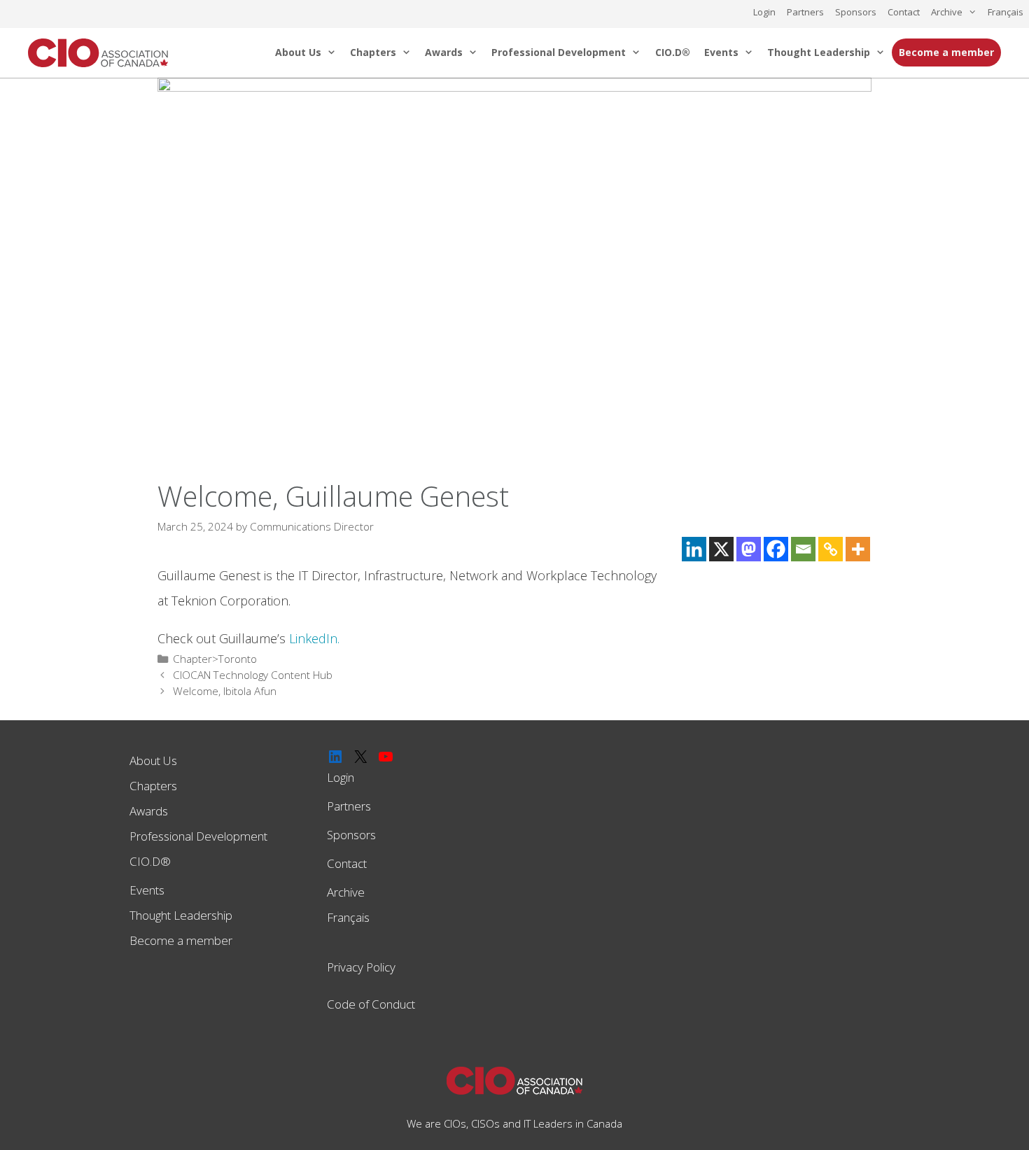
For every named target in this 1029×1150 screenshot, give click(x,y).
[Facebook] (776, 549)
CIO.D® (672, 52)
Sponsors (855, 12)
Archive (946, 12)
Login (764, 12)
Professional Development (558, 52)
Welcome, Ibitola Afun (224, 691)
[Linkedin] (694, 549)
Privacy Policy (361, 967)
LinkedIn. (314, 638)
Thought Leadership (818, 52)
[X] (721, 549)
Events (721, 52)
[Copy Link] (830, 549)
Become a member (946, 52)
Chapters (373, 52)
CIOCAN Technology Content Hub (252, 675)
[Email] (803, 549)
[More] (858, 549)
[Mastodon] (748, 549)
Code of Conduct (371, 1004)
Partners (805, 12)
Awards (444, 52)
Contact (904, 12)
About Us (298, 52)
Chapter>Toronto (215, 659)
